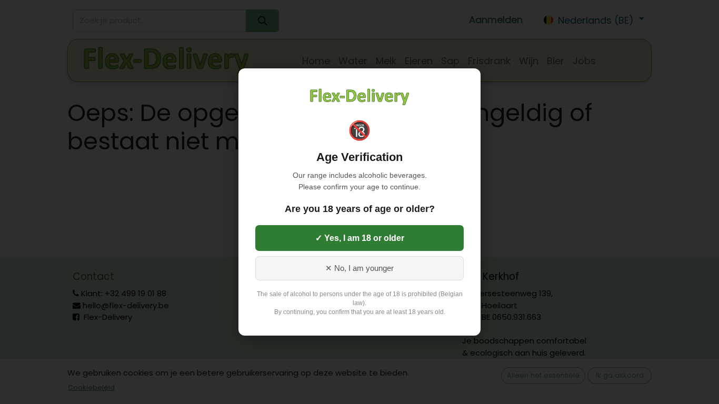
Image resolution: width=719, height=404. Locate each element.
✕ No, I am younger (359, 268)
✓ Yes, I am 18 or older (359, 238)
